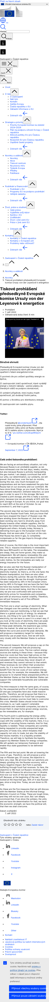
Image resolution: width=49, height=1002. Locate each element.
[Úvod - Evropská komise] (11, 16)
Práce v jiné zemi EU (20, 222)
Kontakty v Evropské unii (22, 241)
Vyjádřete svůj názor (20, 212)
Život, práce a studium (15, 207)
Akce (12, 160)
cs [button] (7, 22)
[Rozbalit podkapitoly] (14, 91)
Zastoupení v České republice (19, 258)
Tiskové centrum (18, 163)
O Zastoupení (16, 96)
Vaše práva (15, 210)
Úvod (7, 87)
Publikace (14, 173)
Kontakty (9, 235)
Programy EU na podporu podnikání (27, 191)
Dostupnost (10, 954)
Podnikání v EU (17, 189)
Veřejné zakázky (18, 194)
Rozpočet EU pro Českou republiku (27, 140)
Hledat (3, 31)
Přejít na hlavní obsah (10, 1)
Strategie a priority (14, 122)
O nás (7, 94)
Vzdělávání (15, 217)
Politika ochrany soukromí (17, 949)
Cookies (9, 947)
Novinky (14, 158)
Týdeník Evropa (17, 168)
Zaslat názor (37, 825)
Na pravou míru (17, 165)
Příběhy (13, 170)
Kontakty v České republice (23, 238)
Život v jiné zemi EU (19, 220)
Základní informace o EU (22, 109)
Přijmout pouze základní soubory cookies (29, 995)
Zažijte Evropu (17, 104)
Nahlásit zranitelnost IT (16, 939)
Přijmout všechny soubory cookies (29, 988)
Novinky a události (14, 155)
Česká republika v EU (20, 106)
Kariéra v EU (16, 215)
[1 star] (5, 824)
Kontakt (13, 101)
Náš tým (14, 99)
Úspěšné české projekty (21, 142)
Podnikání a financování (16, 186)
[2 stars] (7, 824)
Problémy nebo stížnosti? (22, 243)
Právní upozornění (13, 952)
